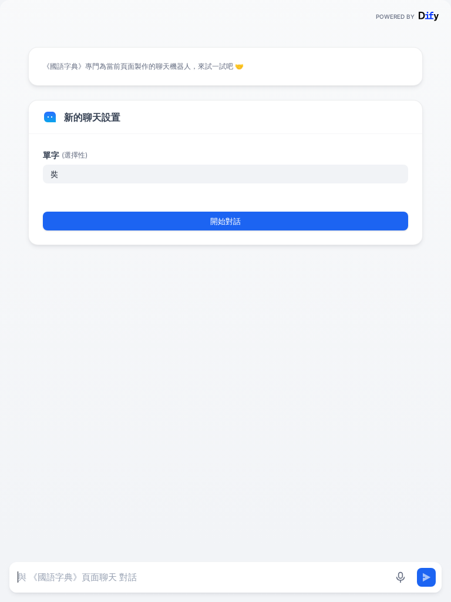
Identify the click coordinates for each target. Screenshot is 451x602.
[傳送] (426, 577)
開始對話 (225, 221)
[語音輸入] (400, 577)
